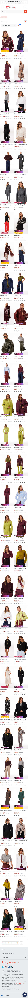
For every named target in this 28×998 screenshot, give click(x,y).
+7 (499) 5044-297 (12, 962)
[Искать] (25, 11)
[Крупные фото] (25, 21)
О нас (3, 949)
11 (17, 943)
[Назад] (2, 2)
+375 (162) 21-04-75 (20, 983)
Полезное (5, 957)
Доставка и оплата (8, 953)
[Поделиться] (25, 2)
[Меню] (2, 7)
